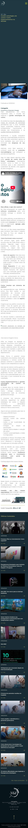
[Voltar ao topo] (14, 817)
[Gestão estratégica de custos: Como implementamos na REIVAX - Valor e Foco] (14, 793)
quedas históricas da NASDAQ (10, 132)
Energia (17, 110)
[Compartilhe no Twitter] (19, 508)
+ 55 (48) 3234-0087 (14, 806)
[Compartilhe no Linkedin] (16, 508)
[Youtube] (17, 809)
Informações (14, 801)
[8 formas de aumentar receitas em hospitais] (13, 684)
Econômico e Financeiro (7, 110)
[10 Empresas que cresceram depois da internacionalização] (13, 658)
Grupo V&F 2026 (21, 825)
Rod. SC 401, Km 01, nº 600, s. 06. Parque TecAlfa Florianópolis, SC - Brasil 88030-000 (14, 803)
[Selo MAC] (13, 634)
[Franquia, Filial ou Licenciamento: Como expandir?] (13, 529)
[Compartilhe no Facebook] (14, 508)
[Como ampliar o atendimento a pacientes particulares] (13, 709)
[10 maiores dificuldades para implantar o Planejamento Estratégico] (13, 762)
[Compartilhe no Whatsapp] (17, 508)
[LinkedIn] (10, 809)
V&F (2, 14)
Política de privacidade (14, 826)
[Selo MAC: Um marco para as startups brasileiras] (13, 582)
